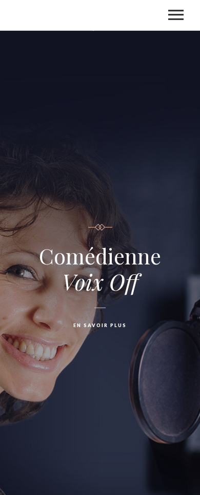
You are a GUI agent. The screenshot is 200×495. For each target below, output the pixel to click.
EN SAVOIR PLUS (100, 325)
